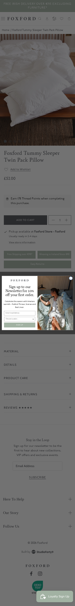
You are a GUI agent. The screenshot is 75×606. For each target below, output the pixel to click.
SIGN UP (19, 325)
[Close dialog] (70, 278)
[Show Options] (33, 319)
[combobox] (19, 319)
